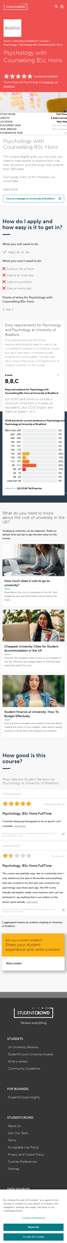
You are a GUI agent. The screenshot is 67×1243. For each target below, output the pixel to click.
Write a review (14, 963)
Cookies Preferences (22, 1162)
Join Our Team (18, 1133)
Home (7, 41)
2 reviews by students (46, 76)
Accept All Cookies (33, 1236)
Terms (12, 1140)
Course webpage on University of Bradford (30, 198)
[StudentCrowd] (16, 7)
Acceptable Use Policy (23, 1147)
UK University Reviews (23, 1047)
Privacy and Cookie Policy (26, 1154)
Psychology (10, 44)
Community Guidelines (24, 1068)
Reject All (33, 1227)
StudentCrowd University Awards (30, 1054)
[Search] (56, 6)
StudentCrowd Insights (24, 1097)
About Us (14, 1126)
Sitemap (13, 1169)
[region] (33, 1216)
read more (10, 189)
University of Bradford (25, 41)
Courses (44, 41)
